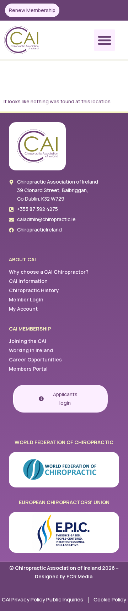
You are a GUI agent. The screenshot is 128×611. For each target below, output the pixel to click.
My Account (23, 308)
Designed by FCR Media (64, 576)
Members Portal (28, 368)
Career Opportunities (35, 359)
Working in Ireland (31, 350)
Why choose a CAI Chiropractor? (49, 271)
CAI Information (28, 281)
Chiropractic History (34, 290)
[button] (104, 40)
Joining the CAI (27, 341)
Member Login (26, 299)
